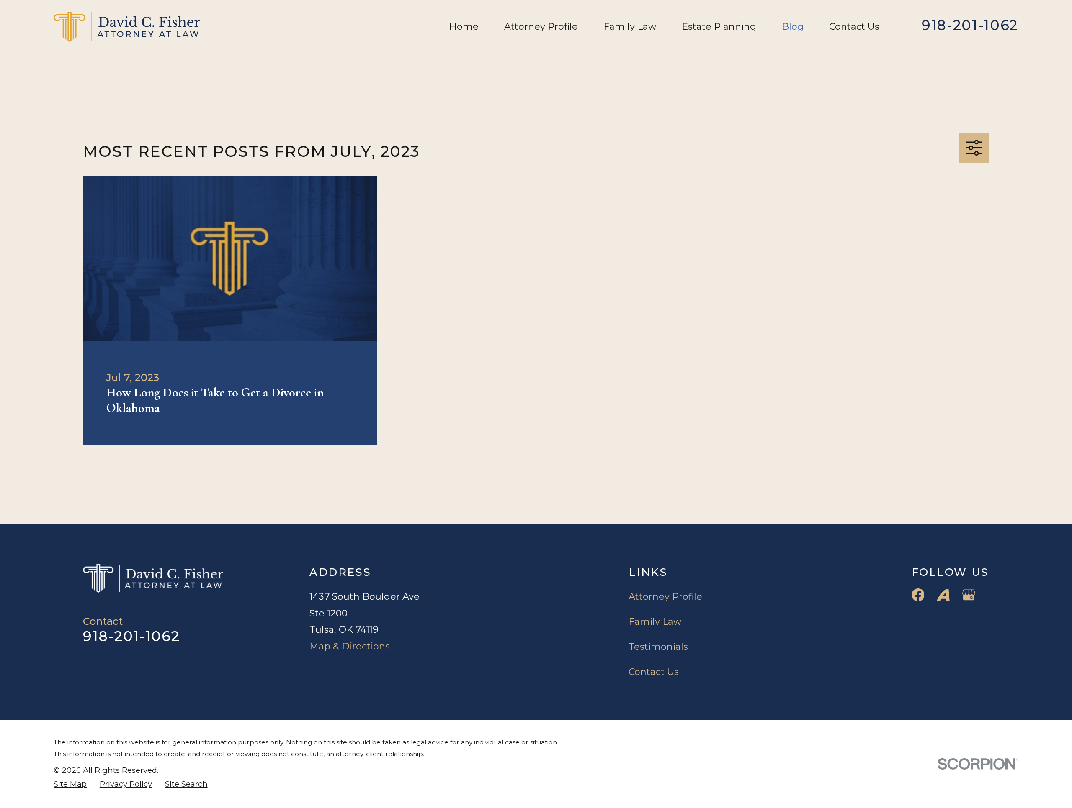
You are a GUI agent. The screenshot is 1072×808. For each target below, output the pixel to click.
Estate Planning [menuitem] (719, 26)
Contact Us (654, 672)
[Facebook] (918, 594)
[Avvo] (943, 594)
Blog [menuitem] (793, 26)
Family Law (655, 621)
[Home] (127, 27)
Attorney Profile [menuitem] (541, 26)
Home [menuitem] (464, 26)
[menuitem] (70, 784)
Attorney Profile (665, 596)
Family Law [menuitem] (629, 26)
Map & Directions (349, 646)
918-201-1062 (970, 25)
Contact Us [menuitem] (854, 26)
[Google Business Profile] (968, 594)
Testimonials (658, 646)
